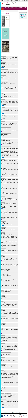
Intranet (18, 412)
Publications (2, 8)
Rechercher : (20, 10)
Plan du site (14, 412)
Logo (16, 412)
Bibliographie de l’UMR (23, 15)
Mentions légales (10, 412)
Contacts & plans (3, 412)
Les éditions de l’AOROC (23, 14)
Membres (6, 8)
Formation (12, 7)
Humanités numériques (23, 7)
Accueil (2, 7)
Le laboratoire (5, 7)
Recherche (9, 7)
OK (16, 1)
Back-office (6, 412)
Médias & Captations (22, 16)
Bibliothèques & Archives (17, 7)
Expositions (21, 17)
